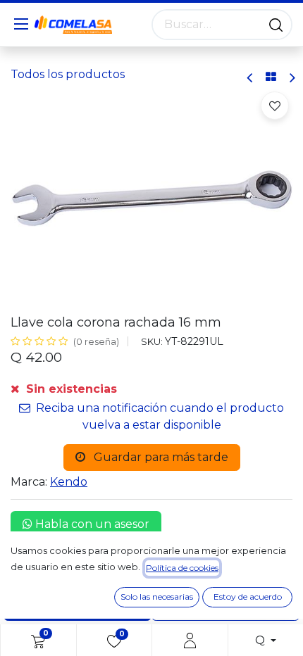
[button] (275, 106)
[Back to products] (271, 77)
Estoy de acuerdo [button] (248, 596)
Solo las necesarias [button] (156, 596)
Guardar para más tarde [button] (159, 457)
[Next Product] (291, 78)
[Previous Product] (250, 78)
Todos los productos (68, 74)
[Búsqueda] (275, 25)
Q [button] (261, 640)
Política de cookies (182, 567)
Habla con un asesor (90, 524)
